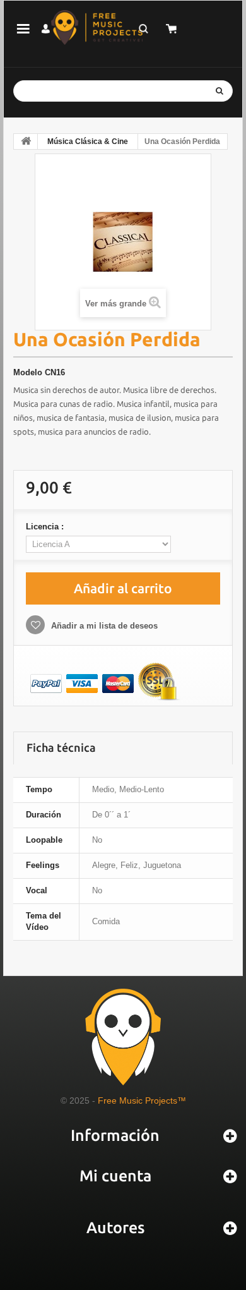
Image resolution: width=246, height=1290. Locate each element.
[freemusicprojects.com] (97, 27)
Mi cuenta (115, 1176)
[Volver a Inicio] (26, 141)
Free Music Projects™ (142, 1100)
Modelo (27, 372)
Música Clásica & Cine (87, 141)
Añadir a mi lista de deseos (103, 625)
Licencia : (46, 526)
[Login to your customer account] (45, 28)
